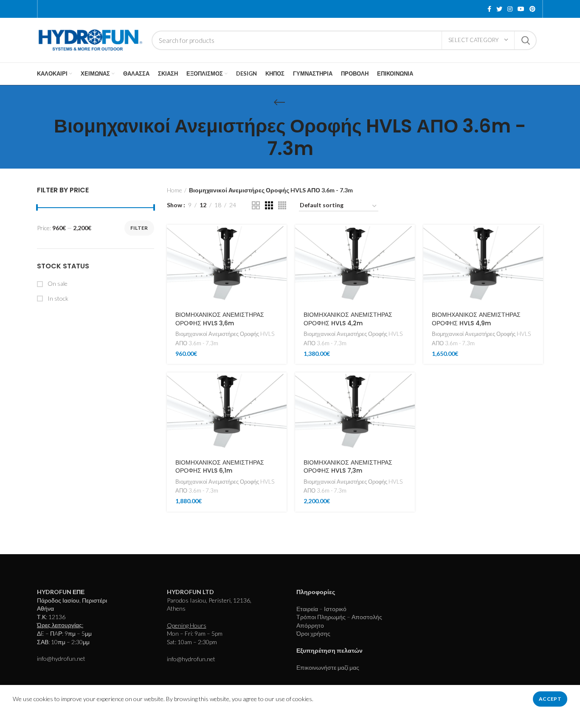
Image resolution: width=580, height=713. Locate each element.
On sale (57, 283)
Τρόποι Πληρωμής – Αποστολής (339, 616)
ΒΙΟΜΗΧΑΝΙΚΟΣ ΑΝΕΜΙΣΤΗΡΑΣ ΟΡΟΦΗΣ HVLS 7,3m (348, 466)
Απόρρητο (310, 625)
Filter (139, 228)
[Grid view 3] (269, 205)
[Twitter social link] (499, 8)
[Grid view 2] (256, 205)
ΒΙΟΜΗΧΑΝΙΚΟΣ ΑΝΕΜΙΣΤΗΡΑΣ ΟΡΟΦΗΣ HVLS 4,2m (348, 318)
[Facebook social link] (489, 8)
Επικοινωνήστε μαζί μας (327, 667)
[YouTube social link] (521, 8)
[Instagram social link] (510, 8)
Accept (550, 699)
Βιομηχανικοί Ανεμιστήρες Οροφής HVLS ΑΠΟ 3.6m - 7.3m (224, 338)
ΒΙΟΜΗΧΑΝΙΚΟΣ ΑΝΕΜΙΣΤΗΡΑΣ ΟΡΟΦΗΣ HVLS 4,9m (476, 318)
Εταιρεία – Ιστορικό (321, 608)
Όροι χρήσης (313, 633)
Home (174, 190)
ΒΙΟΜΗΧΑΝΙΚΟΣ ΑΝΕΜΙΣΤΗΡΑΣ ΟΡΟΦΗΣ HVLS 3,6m (219, 318)
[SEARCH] (525, 40)
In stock (57, 298)
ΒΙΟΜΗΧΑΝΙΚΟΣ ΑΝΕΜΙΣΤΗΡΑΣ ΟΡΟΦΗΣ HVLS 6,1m (219, 466)
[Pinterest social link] (532, 8)
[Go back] (279, 102)
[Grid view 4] (282, 205)
